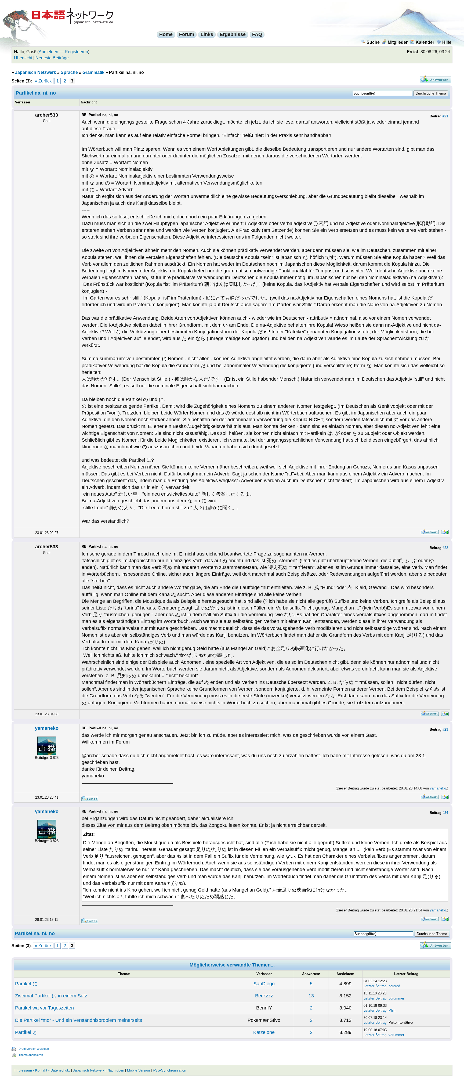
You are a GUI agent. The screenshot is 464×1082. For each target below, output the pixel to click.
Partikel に (26, 983)
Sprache (69, 72)
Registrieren (76, 51)
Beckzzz (264, 995)
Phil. (392, 1010)
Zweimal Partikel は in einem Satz (51, 995)
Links (207, 34)
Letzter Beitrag (375, 986)
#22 (445, 548)
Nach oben (115, 1070)
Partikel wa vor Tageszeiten (44, 1008)
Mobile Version (138, 1070)
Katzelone (264, 1032)
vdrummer (396, 998)
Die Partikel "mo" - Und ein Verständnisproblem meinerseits (78, 1020)
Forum (186, 34)
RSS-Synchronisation (169, 1070)
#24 (445, 813)
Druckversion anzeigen (34, 1048)
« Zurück (43, 81)
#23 (445, 729)
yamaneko (47, 728)
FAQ (257, 34)
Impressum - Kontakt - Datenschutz (42, 1070)
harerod (394, 986)
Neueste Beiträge (52, 58)
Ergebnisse (233, 34)
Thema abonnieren (31, 1054)
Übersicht (23, 58)
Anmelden (48, 51)
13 (311, 995)
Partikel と (26, 1032)
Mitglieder (398, 42)
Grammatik (93, 72)
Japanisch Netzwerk (35, 72)
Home (166, 34)
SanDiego (264, 983)
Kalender (425, 42)
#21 (445, 116)
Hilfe (446, 42)
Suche (373, 42)
